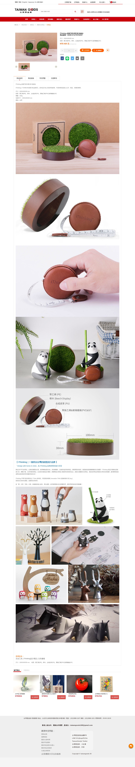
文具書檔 (41, 659)
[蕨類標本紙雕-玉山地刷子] (53, 684)
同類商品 (26, 670)
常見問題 (42, 78)
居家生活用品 (41, 24)
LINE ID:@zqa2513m (80, 738)
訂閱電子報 (68, 2)
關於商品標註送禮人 (48, 745)
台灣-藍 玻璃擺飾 (20, 694)
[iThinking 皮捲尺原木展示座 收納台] (24, 67)
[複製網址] (82, 58)
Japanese (31, 2)
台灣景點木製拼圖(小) (101, 694)
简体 (20, 2)
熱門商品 (17, 670)
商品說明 (19, 78)
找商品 (32, 24)
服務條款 (44, 737)
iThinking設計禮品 (30, 659)
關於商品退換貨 (46, 748)
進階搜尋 (82, 11)
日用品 (49, 24)
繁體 (16, 2)
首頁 (17, 24)
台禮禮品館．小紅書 (79, 744)
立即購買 (86, 50)
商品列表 (24, 24)
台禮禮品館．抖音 (78, 747)
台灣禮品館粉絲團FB (79, 735)
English (25, 2)
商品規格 (31, 78)
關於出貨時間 (45, 739)
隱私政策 (44, 734)
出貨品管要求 (45, 750)
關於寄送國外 (45, 742)
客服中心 (84, 2)
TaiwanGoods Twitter (80, 741)
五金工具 (19, 659)
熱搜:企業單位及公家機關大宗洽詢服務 (98, 12)
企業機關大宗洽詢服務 (51, 754)
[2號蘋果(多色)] (79, 684)
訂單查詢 (76, 2)
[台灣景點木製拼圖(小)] (106, 684)
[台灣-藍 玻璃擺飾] (26, 684)
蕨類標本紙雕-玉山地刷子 (49, 694)
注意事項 (54, 78)
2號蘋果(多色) (72, 694)
